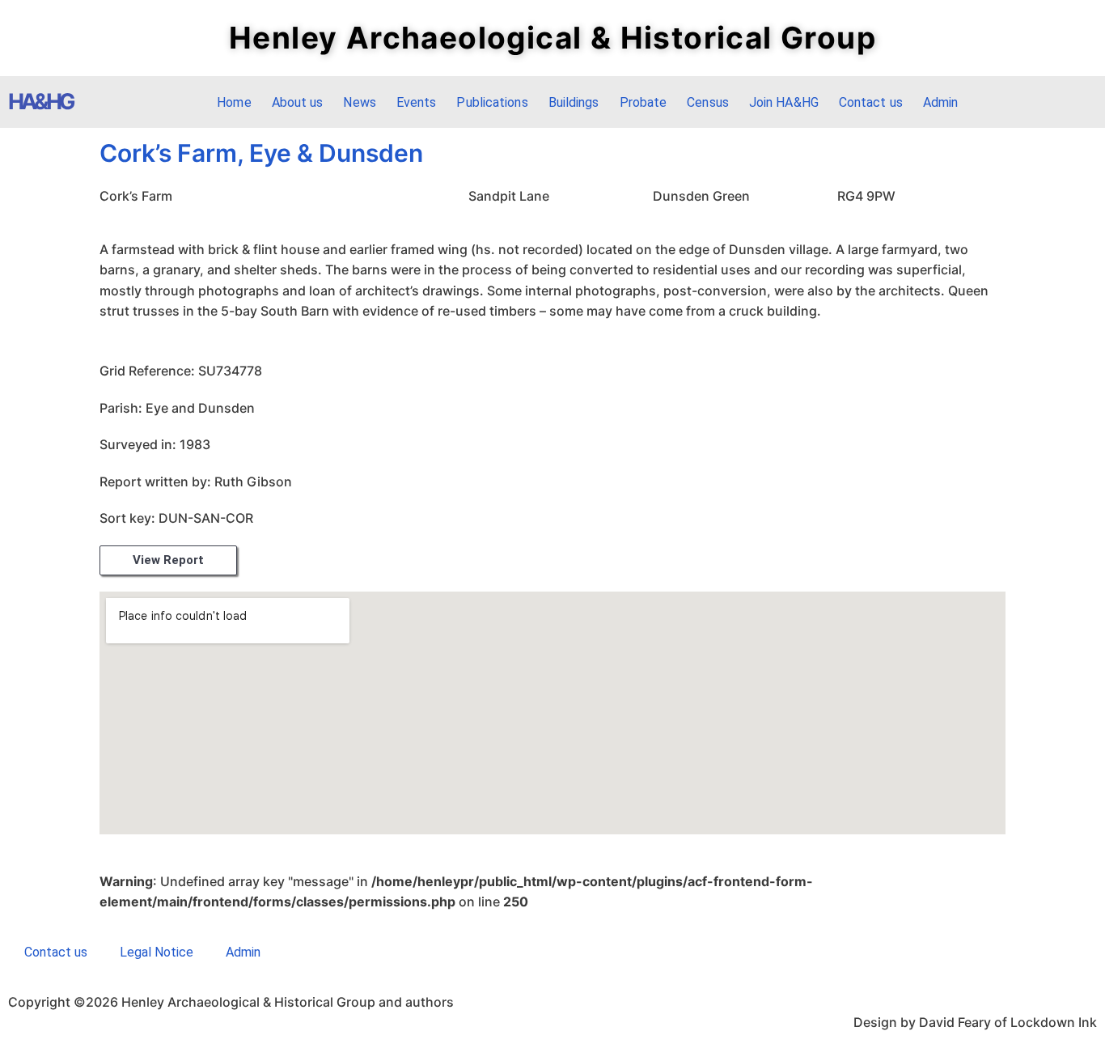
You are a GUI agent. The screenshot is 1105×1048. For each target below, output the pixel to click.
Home (234, 102)
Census (708, 102)
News (359, 102)
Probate (643, 102)
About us (298, 102)
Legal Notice (156, 952)
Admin (941, 102)
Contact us (871, 102)
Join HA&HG (784, 102)
